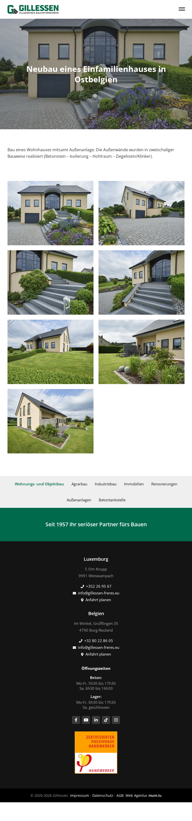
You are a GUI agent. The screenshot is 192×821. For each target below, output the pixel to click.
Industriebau (105, 483)
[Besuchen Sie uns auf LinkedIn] (96, 720)
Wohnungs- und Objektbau (39, 483)
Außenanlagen (79, 499)
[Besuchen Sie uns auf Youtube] (86, 720)
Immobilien (134, 483)
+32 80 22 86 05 (98, 640)
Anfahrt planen (98, 599)
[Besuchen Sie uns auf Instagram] (116, 720)
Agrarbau (79, 483)
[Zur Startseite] (33, 9)
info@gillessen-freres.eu (98, 592)
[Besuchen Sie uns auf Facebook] (76, 720)
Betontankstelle (112, 499)
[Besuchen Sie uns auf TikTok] (106, 720)
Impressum (79, 795)
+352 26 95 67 (99, 586)
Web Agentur (137, 795)
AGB (120, 795)
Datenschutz (102, 795)
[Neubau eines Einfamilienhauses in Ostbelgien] (51, 213)
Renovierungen (164, 483)
